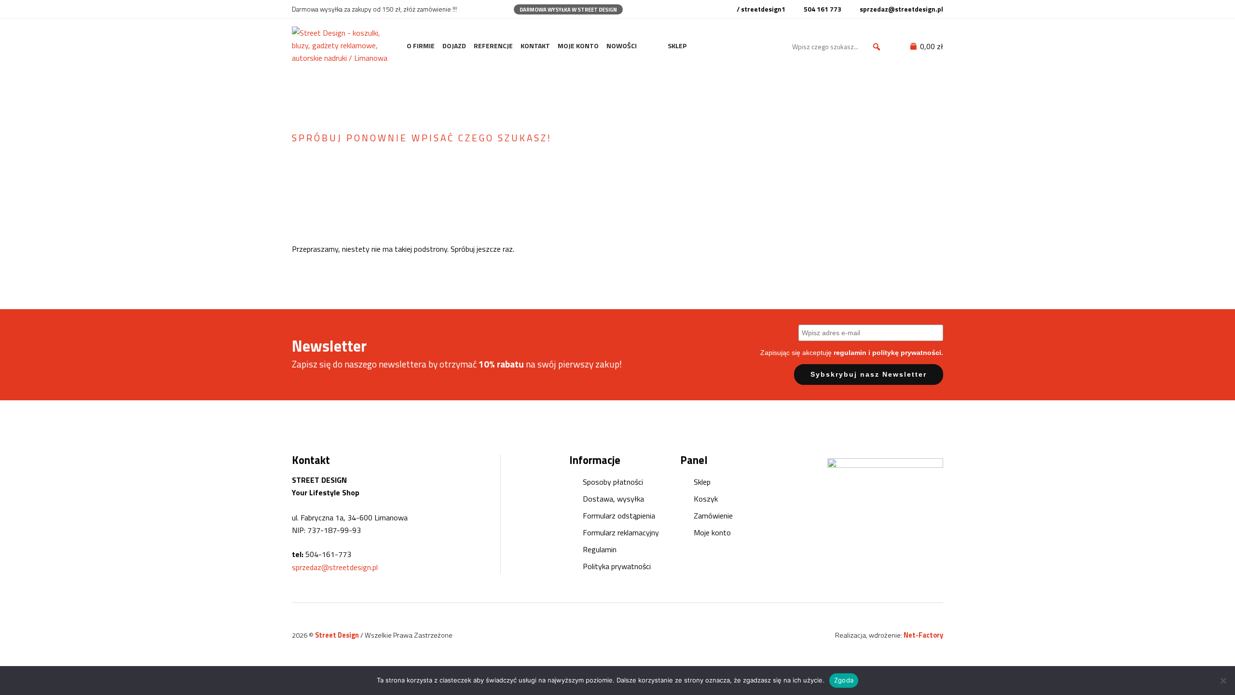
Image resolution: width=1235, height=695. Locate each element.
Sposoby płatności (613, 482)
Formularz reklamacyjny (621, 532)
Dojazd (454, 46)
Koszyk (706, 498)
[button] (876, 46)
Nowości (621, 46)
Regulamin (600, 549)
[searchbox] (838, 46)
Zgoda (843, 680)
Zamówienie (713, 515)
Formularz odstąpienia (619, 515)
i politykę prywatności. (905, 352)
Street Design (337, 635)
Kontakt (535, 46)
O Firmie (421, 46)
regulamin (850, 352)
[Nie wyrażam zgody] (1223, 680)
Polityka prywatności (617, 566)
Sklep (677, 46)
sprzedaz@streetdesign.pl (335, 567)
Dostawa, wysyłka (613, 498)
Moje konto (578, 46)
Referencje (493, 46)
